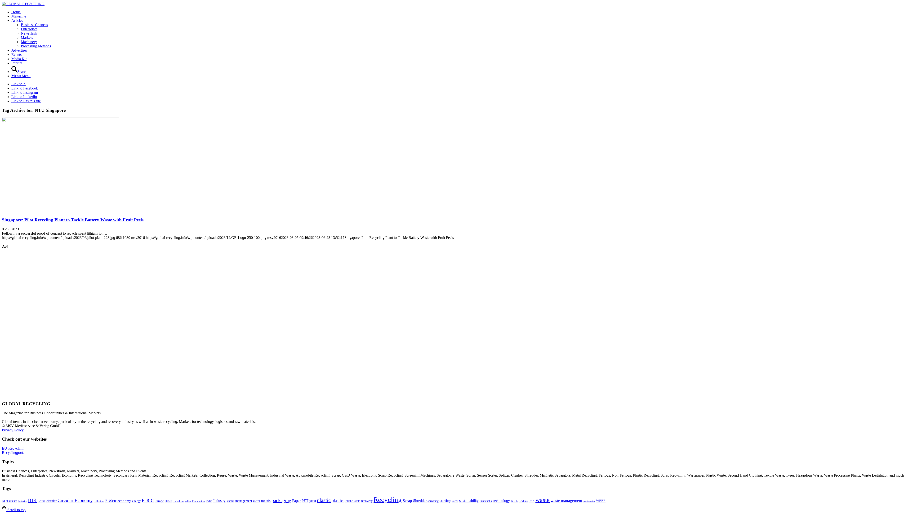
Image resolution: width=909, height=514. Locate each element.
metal (256, 501)
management (243, 501)
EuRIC (148, 500)
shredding (433, 501)
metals (266, 501)
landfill (230, 501)
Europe (159, 501)
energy (136, 501)
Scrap (407, 500)
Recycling (388, 499)
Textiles (523, 501)
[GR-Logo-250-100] (23, 4)
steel (455, 501)
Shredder (420, 500)
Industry (219, 500)
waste (542, 499)
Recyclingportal (14, 453)
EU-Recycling (12, 448)
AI (3, 501)
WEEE (601, 501)
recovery (367, 501)
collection (99, 501)
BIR (32, 500)
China (41, 501)
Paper (296, 501)
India (209, 501)
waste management (566, 500)
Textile (514, 501)
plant (312, 501)
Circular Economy (75, 500)
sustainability (469, 501)
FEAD (168, 501)
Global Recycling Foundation (189, 501)
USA (532, 501)
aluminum (11, 501)
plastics (338, 500)
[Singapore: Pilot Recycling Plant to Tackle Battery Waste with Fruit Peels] (60, 211)
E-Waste (110, 501)
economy (124, 501)
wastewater (589, 501)
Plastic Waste (352, 501)
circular (51, 501)
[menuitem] (459, 12)
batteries (22, 501)
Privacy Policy (13, 430)
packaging (281, 500)
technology (501, 500)
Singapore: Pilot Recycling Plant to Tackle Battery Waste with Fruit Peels (72, 219)
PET (305, 500)
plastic (324, 500)
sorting (445, 500)
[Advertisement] (21, 325)
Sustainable (486, 501)
